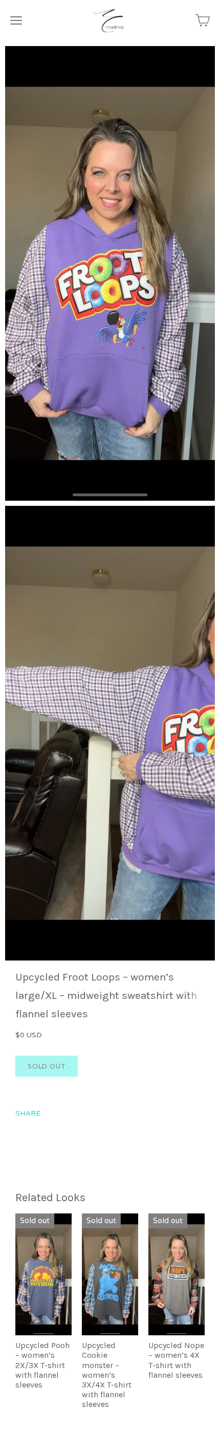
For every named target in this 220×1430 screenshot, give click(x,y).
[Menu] (16, 20)
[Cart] (202, 20)
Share (27, 1113)
